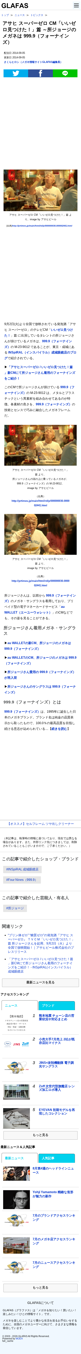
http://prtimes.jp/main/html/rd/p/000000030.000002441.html (42, 226)
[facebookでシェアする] (40, 73)
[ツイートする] (16, 73)
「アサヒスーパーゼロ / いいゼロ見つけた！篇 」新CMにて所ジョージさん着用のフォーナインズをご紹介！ (39, 372)
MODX (19, 1338)
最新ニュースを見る (40, 982)
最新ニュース (14, 1158)
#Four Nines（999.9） (22, 879)
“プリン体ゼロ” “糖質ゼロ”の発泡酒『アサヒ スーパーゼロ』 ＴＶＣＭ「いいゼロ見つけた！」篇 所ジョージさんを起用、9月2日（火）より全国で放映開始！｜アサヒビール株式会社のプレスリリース (41, 943)
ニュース (11, 1005)
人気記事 (48, 1158)
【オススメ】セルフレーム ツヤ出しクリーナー (40, 823)
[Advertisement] (40, 124)
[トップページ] (14, 7)
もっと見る (40, 1135)
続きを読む (59, 728)
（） (33, 62)
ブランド (48, 1005)
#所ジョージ (15, 908)
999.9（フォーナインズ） (54, 404)
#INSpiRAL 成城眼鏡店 (22, 869)
